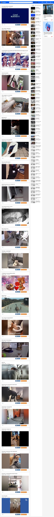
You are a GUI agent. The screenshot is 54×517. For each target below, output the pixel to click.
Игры (48, 2)
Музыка (44, 2)
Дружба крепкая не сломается (8, 184)
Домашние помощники (7, 406)
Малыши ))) (4, 117)
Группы (52, 2)
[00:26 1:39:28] (15, 15)
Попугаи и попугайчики (7, 139)
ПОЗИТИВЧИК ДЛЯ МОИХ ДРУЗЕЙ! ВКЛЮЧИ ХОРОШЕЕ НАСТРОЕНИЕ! (15, 50)
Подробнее (45, 19)
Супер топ (3, 29)
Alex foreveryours (4, 7)
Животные (4, 295)
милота (3, 362)
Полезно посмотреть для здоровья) (9, 451)
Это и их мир (4, 495)
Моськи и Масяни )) (6, 162)
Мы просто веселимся (6, 340)
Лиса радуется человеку (7, 95)
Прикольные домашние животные (9, 384)
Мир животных (5, 228)
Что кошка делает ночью (7, 206)
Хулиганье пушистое (6, 429)
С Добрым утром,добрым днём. (8, 273)
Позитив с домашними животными (9, 473)
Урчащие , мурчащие (6, 251)
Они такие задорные (6, 28)
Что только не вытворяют (7, 317)
